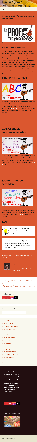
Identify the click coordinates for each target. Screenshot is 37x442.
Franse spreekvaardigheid (9, 351)
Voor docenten (6, 363)
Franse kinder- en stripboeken (10, 326)
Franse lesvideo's (6, 332)
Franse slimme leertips (8, 346)
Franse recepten (6, 340)
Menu (3, 9)
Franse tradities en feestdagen (10, 354)
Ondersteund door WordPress (10, 438)
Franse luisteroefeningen (8, 337)
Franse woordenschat (8, 357)
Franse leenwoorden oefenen (10, 329)
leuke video (14, 108)
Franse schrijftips (6, 343)
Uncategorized (28, 255)
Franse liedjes (19, 255)
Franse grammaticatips (8, 323)
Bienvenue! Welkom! (7, 321)
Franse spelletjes (6, 349)
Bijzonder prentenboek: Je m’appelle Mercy (19, 286)
